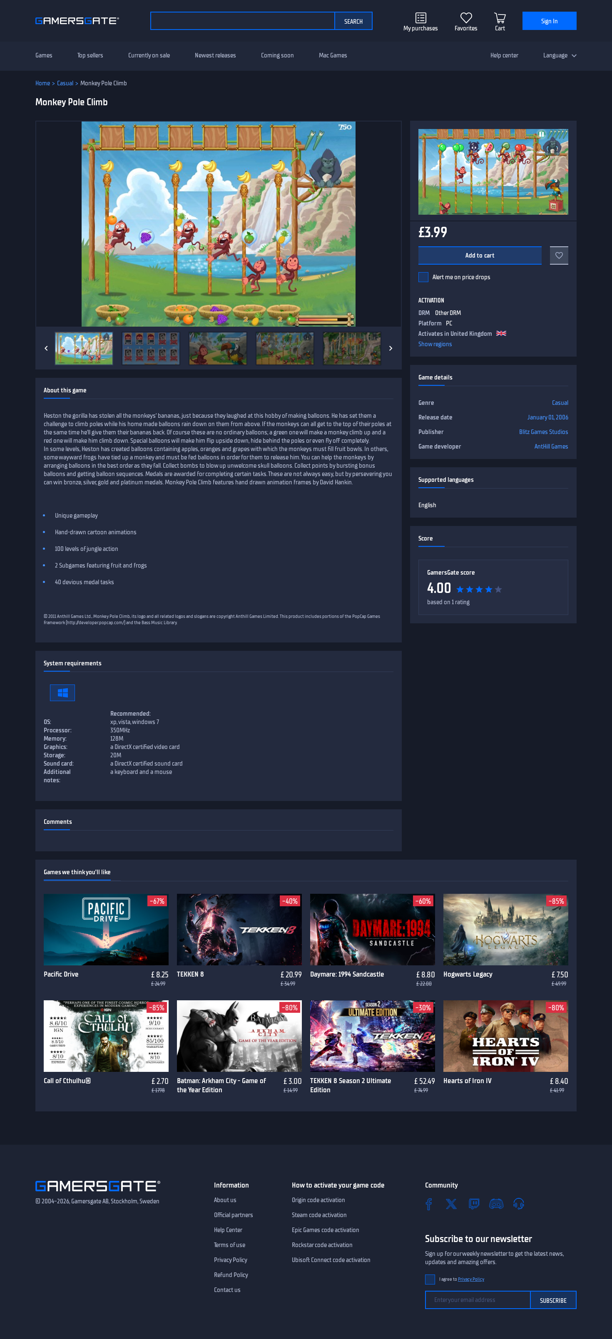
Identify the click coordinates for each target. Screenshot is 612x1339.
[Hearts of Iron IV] (505, 1036)
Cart (500, 28)
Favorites (466, 28)
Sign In (549, 21)
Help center (504, 55)
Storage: (54, 755)
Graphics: (55, 747)
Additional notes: (57, 776)
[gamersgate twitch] (474, 1204)
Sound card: (59, 763)
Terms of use (229, 1245)
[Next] (391, 348)
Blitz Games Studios (543, 432)
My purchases (420, 28)
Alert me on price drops (461, 277)
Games (43, 55)
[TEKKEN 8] (239, 929)
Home (42, 83)
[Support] (519, 1204)
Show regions (435, 344)
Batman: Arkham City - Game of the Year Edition (221, 1085)
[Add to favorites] (559, 255)
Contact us (227, 1290)
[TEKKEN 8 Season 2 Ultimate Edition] (372, 1036)
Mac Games (333, 55)
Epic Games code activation (325, 1230)
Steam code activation (319, 1215)
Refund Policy (231, 1275)
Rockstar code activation (322, 1245)
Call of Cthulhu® (67, 1080)
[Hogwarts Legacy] (505, 929)
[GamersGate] (97, 1193)
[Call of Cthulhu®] (106, 1036)
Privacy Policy (230, 1260)
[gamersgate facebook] (429, 1204)
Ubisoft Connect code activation (331, 1260)
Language (555, 55)
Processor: (58, 730)
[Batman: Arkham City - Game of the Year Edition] (239, 1036)
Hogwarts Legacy (468, 974)
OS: (47, 722)
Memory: (55, 738)
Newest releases (215, 55)
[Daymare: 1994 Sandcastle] (372, 929)
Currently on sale (149, 55)
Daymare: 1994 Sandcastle (347, 974)
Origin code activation (318, 1200)
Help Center (228, 1230)
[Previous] (46, 348)
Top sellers (90, 55)
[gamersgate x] (451, 1204)
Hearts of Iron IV (467, 1080)
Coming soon (277, 55)
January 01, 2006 (547, 417)
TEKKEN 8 (190, 974)
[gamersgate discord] (496, 1203)
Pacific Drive (61, 974)
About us (225, 1200)
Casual (65, 83)
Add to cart (480, 255)
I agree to (461, 1279)
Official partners (233, 1215)
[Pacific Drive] (106, 929)
